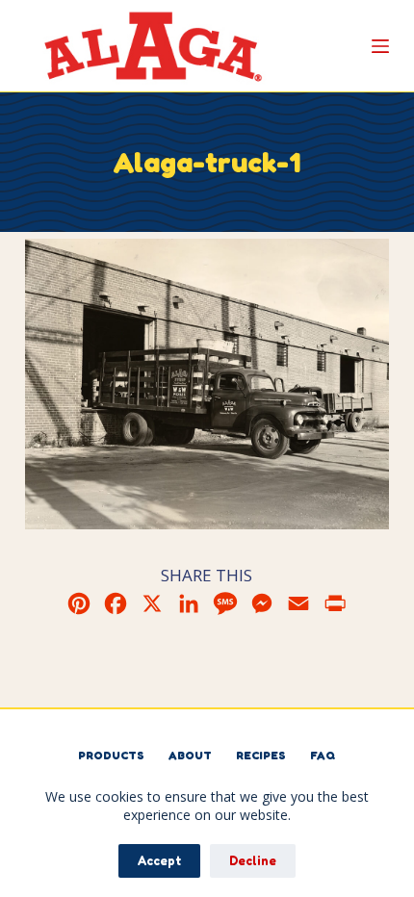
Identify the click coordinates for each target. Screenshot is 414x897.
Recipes (261, 755)
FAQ (322, 755)
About (190, 755)
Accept (159, 860)
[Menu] (380, 46)
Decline (252, 860)
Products (111, 755)
